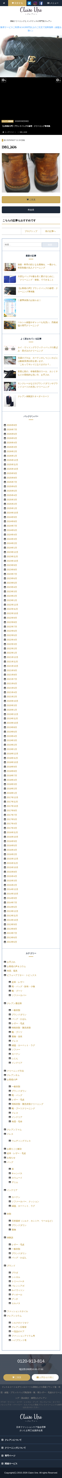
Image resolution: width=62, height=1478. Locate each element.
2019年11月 (12, 718)
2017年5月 (12, 819)
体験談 (10, 1237)
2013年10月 (12, 920)
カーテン (16, 1054)
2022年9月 (12, 618)
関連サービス (11, 1463)
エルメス (16, 1303)
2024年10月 (12, 512)
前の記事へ (50, 231)
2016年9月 (12, 841)
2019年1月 (12, 749)
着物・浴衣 (17, 1036)
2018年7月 (12, 775)
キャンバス (17, 1173)
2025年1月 (12, 508)
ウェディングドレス (21, 1141)
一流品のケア (18, 1331)
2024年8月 (12, 521)
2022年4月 (12, 639)
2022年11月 (12, 609)
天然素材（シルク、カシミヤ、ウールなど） (33, 1221)
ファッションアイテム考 (23, 1336)
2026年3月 (12, 447)
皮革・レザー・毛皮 (16, 1153)
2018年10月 (12, 762)
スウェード (17, 1178)
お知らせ (11, 1157)
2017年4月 (12, 823)
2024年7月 (12, 526)
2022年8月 (12, 622)
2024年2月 (12, 543)
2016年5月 (12, 845)
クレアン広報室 (19, 1327)
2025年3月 (12, 499)
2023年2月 (12, 596)
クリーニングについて (15, 1448)
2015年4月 (12, 876)
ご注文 (32, 199)
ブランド (11, 1265)
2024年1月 (12, 547)
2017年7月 (12, 815)
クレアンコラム (14, 1316)
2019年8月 (12, 727)
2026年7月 (12, 429)
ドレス (15, 1041)
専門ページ (10, 1455)
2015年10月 (12, 867)
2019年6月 (12, 731)
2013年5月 (12, 942)
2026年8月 (12, 425)
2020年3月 (12, 705)
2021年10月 (12, 666)
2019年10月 (12, 723)
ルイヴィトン (18, 1290)
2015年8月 (12, 872)
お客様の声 (12, 1079)
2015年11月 (12, 863)
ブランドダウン (19, 1014)
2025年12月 (12, 460)
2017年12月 (12, 797)
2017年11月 (12, 801)
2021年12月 (12, 657)
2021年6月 (12, 683)
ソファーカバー (19, 995)
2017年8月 (12, 810)
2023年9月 (12, 565)
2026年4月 (12, 442)
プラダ (15, 1272)
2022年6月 (12, 631)
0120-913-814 (31, 1361)
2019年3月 (12, 740)
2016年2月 (12, 854)
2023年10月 (12, 561)
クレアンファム (14, 1129)
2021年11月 (12, 661)
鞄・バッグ (17, 1095)
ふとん (15, 1058)
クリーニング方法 (15, 1071)
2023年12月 (12, 552)
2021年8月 (12, 674)
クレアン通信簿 (14, 1003)
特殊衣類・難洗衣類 (21, 1027)
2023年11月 (12, 556)
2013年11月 (12, 915)
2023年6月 (12, 578)
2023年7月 (12, 574)
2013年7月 (12, 933)
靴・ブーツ (17, 991)
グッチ (15, 1299)
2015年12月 (12, 858)
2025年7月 (12, 482)
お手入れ (11, 962)
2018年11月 (12, 758)
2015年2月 (12, 885)
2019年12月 (12, 714)
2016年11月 (12, 832)
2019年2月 (12, 745)
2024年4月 (12, 534)
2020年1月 (12, 710)
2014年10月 (12, 893)
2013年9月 (12, 924)
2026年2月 (12, 451)
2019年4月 (12, 736)
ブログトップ (31, 231)
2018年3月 (12, 784)
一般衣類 (16, 1010)
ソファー (16, 1049)
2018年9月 (12, 766)
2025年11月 (12, 464)
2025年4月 (12, 495)
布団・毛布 (17, 1121)
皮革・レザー (18, 982)
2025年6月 (12, 486)
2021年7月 (12, 679)
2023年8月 (12, 569)
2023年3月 (12, 591)
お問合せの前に (46, 1377)
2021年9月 (12, 670)
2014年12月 (12, 889)
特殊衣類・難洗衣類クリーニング (27, 1104)
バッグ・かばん (19, 1019)
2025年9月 (12, 473)
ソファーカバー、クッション (25, 1201)
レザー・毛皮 (18, 1023)
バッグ (10, 1162)
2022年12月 (12, 604)
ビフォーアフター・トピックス (21, 975)
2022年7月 (12, 626)
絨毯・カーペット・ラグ (23, 1045)
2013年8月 (12, 929)
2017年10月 (12, 806)
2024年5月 (12, 530)
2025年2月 (12, 504)
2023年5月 (12, 583)
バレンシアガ (18, 1286)
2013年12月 (12, 911)
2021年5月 (12, 688)
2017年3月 (12, 828)
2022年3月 (12, 644)
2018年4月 (12, 780)
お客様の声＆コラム (16, 966)
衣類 (9, 1214)
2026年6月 (12, 434)
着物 (14, 1229)
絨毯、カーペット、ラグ (23, 1206)
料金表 (31, 210)
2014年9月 (12, 898)
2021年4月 (12, 692)
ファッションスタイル (17, 1311)
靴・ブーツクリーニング (23, 1108)
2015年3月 (12, 880)
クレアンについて (13, 1440)
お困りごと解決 (14, 1149)
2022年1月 (12, 653)
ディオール (17, 1294)
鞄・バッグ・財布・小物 (23, 986)
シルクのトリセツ (20, 1323)
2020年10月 (12, 701)
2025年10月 (12, 469)
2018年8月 (12, 771)
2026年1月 (12, 456)
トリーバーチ (18, 1281)
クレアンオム (13, 1075)
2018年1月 (12, 793)
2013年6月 (12, 937)
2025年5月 (12, 491)
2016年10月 (12, 837)
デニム (15, 1182)
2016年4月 (12, 850)
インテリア (17, 1063)
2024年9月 (12, 517)
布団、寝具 (12, 971)
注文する (18, 3)
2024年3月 (12, 539)
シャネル (16, 1277)
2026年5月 (12, 438)
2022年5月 (12, 635)
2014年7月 (12, 902)
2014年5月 (12, 907)
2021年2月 (12, 696)
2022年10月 (12, 613)
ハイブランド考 (19, 1340)
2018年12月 (12, 753)
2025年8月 (12, 477)
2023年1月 (12, 600)
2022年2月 (12, 648)
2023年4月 (12, 587)
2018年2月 (12, 788)
